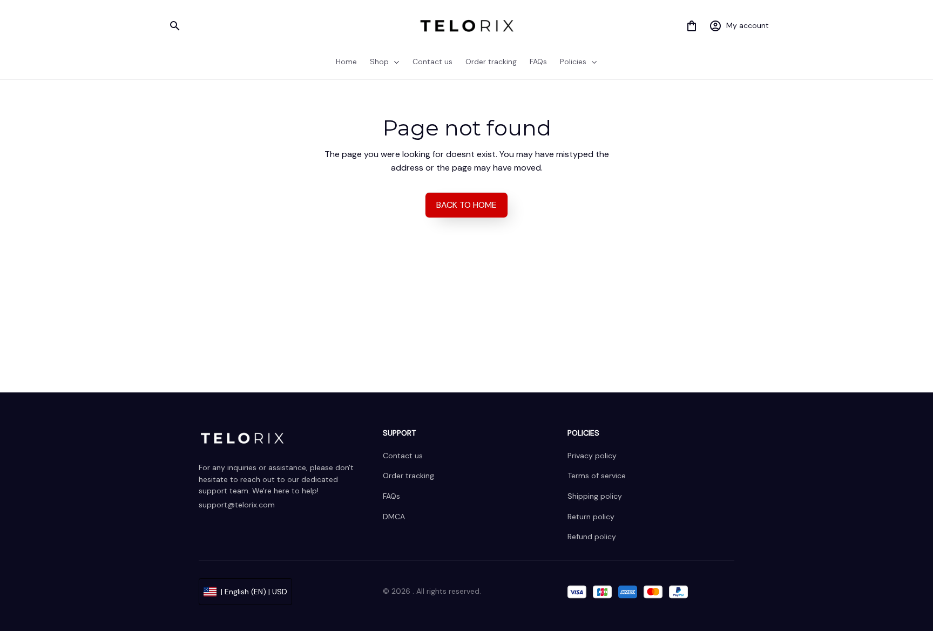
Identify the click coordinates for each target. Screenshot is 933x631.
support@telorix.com (237, 505)
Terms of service (596, 475)
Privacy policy (592, 455)
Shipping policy (594, 496)
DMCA (394, 516)
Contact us (403, 455)
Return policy (590, 516)
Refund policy (591, 536)
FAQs (391, 496)
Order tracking (408, 475)
